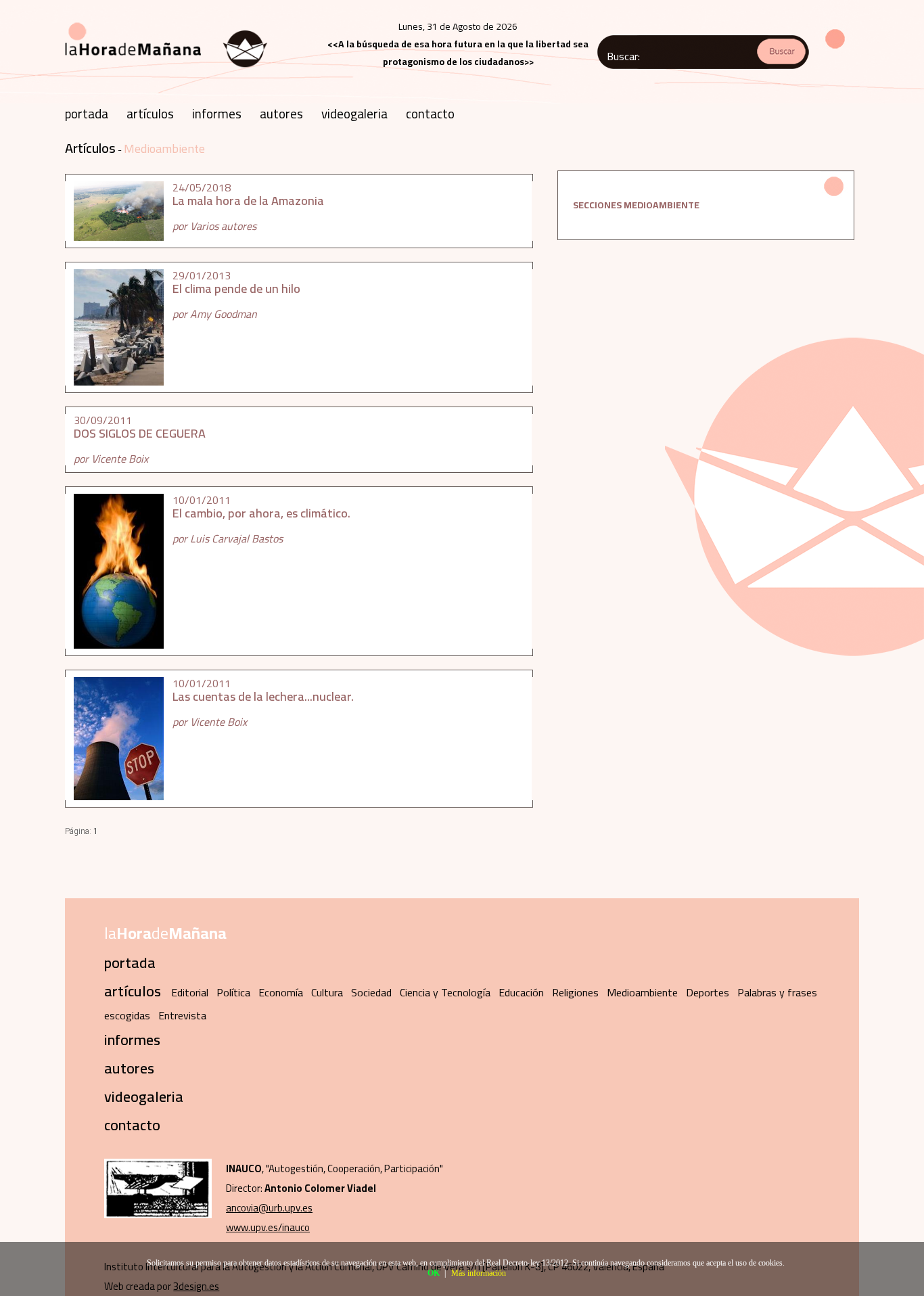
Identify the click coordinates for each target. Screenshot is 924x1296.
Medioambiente (164, 148)
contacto (430, 113)
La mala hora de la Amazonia (248, 200)
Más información (478, 1273)
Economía (280, 992)
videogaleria (354, 113)
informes (216, 113)
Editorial (189, 992)
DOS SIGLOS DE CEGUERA (140, 433)
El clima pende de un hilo (236, 288)
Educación (521, 992)
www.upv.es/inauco (268, 1227)
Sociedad (371, 992)
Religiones (575, 992)
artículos (150, 113)
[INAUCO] (158, 1214)
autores (281, 113)
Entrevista (182, 1015)
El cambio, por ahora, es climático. (261, 513)
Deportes (707, 992)
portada (86, 113)
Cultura (327, 992)
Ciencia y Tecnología (445, 992)
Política (233, 992)
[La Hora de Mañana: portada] (166, 72)
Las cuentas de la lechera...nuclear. (263, 696)
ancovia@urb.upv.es (269, 1208)
